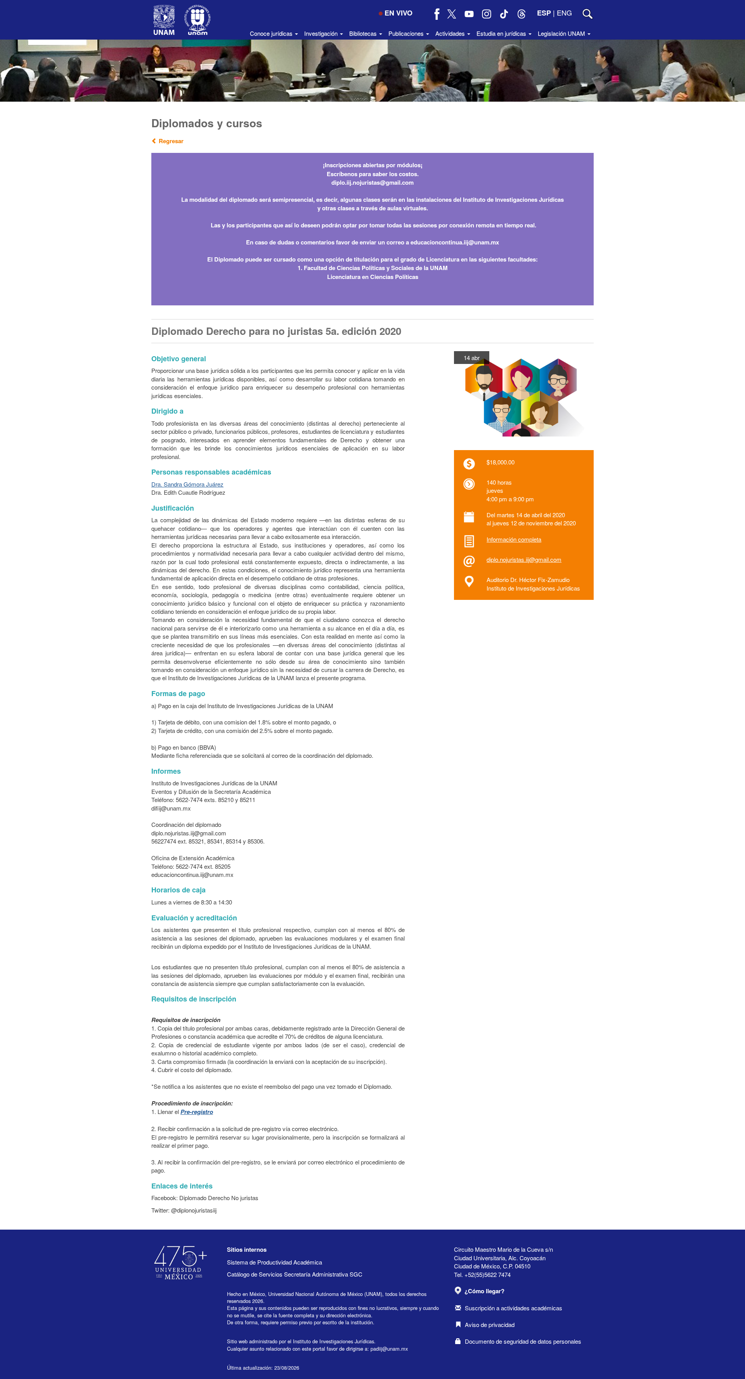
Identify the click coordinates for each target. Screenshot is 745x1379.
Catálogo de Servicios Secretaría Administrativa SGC (294, 1274)
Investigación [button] (321, 33)
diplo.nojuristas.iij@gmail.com (524, 559)
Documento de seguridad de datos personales (523, 1341)
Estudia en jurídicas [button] (502, 33)
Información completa (514, 539)
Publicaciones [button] (406, 33)
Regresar (170, 141)
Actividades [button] (450, 33)
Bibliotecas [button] (363, 33)
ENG (564, 12)
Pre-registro (196, 1111)
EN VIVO (398, 13)
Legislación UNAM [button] (562, 33)
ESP (544, 13)
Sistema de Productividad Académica (274, 1262)
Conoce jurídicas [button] (272, 33)
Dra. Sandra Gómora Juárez (187, 484)
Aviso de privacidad (490, 1324)
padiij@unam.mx (389, 1348)
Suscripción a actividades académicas (513, 1308)
